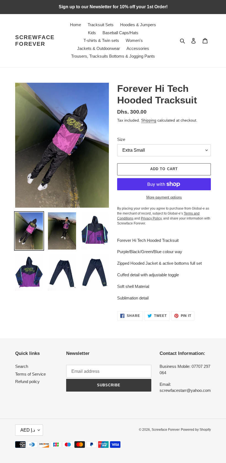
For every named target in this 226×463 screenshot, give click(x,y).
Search (21, 366)
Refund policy (27, 381)
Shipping (148, 120)
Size (121, 139)
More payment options (164, 197)
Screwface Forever (35, 40)
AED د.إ (27, 430)
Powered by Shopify (196, 430)
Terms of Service (30, 374)
